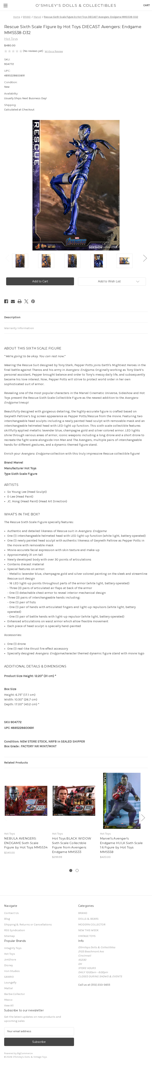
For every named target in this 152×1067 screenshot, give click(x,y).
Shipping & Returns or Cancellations (28, 924)
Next (145, 258)
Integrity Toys (13, 948)
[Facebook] (6, 301)
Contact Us (11, 913)
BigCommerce (25, 1053)
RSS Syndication (14, 930)
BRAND (82, 913)
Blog (7, 918)
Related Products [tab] (16, 762)
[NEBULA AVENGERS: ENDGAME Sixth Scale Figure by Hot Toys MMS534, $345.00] (26, 801)
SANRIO (9, 976)
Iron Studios (12, 971)
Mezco (8, 999)
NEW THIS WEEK (88, 930)
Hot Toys (9, 954)
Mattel (8, 988)
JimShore (10, 959)
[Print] (20, 301)
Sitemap (9, 936)
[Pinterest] (33, 301)
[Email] (13, 301)
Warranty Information (19, 328)
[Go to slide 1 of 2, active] (70, 870)
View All (8, 1005)
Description (12, 317)
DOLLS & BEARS (88, 918)
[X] (26, 301)
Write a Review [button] (54, 51)
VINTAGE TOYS (87, 936)
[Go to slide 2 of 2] (77, 870)
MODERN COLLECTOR (91, 924)
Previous (7, 258)
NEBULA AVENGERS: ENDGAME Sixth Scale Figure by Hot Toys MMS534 (26, 843)
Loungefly (10, 982)
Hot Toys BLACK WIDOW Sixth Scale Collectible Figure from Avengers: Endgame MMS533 (71, 845)
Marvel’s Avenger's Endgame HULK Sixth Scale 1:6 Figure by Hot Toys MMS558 (121, 845)
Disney (8, 965)
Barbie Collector (14, 994)
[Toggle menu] (5, 5)
